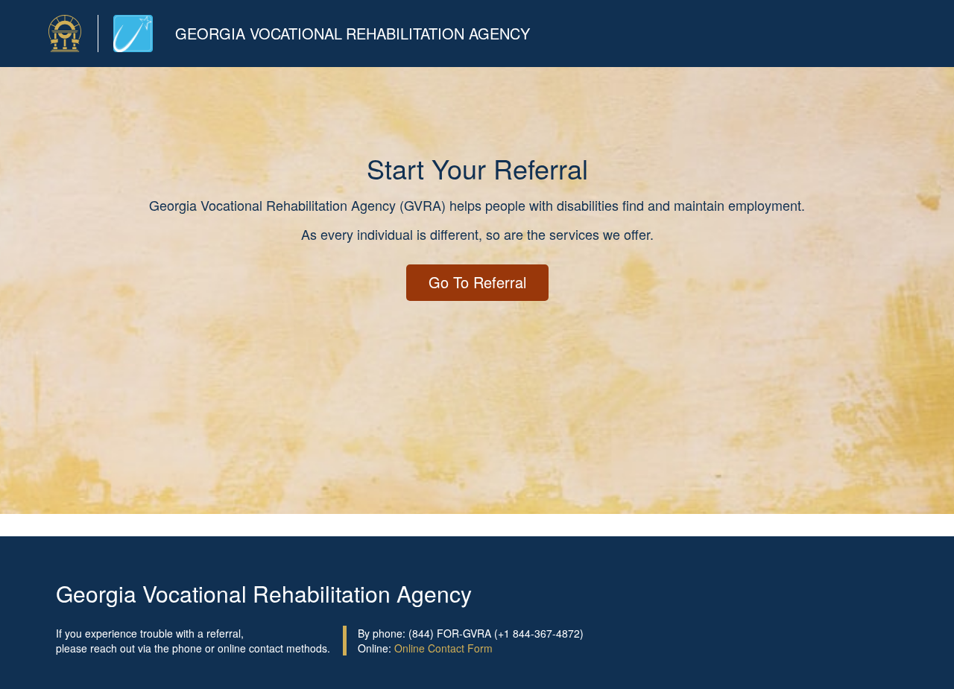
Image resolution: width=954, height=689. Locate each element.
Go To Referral (477, 282)
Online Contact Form (443, 648)
